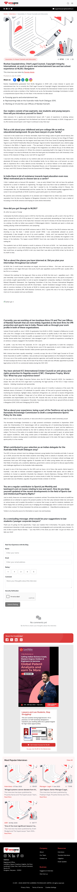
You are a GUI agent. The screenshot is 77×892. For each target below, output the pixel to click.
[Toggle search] (68, 3)
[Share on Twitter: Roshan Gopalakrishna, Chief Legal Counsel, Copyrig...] (11, 639)
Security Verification (12, 591)
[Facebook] (14, 79)
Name (7, 549)
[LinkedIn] (22, 79)
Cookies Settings (50, 887)
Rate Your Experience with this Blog (16, 545)
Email (7, 558)
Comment (8, 577)
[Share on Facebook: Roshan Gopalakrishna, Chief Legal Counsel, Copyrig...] (7, 639)
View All (70, 760)
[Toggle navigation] (72, 3)
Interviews (12, 14)
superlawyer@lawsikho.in (64, 9)
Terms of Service (37, 887)
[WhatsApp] (26, 79)
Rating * (7, 567)
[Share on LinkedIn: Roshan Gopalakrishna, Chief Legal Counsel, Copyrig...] (16, 639)
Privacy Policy (25, 887)
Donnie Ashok (29, 72)
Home (5, 14)
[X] (18, 79)
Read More (7, 797)
